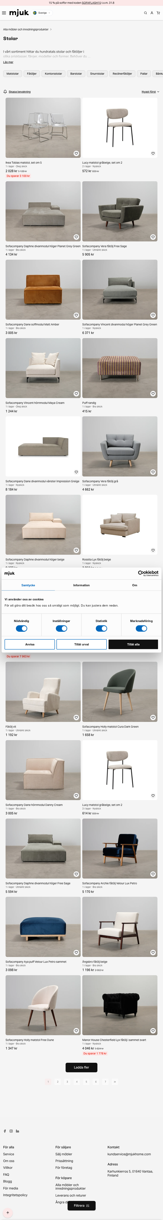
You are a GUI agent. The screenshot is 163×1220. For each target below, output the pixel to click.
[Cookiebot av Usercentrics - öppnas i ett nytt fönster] (141, 573)
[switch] (61, 628)
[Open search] (145, 13)
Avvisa (29, 644)
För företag (63, 1168)
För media (10, 1188)
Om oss (8, 1161)
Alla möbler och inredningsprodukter (26, 29)
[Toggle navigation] (4, 13)
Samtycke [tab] (28, 585)
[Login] (152, 13)
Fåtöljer (32, 73)
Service (8, 1154)
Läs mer (8, 62)
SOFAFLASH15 (91, 3)
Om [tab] (134, 585)
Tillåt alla (133, 644)
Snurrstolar (97, 73)
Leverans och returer (70, 1195)
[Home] (19, 13)
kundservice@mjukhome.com (129, 1154)
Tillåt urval (81, 644)
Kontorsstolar (53, 73)
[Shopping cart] (158, 13)
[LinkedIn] (17, 1131)
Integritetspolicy (15, 1195)
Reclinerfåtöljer (122, 73)
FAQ (6, 1175)
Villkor (8, 1168)
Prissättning (64, 1161)
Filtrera (79, 1206)
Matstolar (13, 73)
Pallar (143, 73)
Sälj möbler (63, 1154)
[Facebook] (4, 1131)
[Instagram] (11, 1131)
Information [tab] (81, 585)
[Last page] (115, 1082)
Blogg (7, 1181)
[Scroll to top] (8, 1213)
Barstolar (76, 73)
